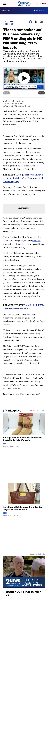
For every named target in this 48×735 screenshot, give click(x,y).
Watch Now (41, 4)
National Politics (9, 22)
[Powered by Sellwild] (41, 554)
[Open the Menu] (4, 4)
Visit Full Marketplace (37, 410)
